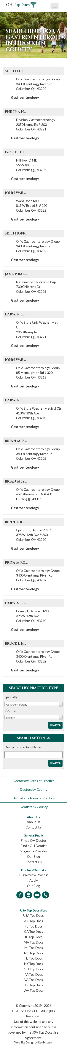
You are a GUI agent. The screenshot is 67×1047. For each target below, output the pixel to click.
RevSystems (45, 1042)
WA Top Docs (33, 990)
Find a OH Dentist (33, 846)
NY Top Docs (33, 964)
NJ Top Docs (33, 958)
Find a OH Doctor (33, 840)
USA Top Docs (33, 915)
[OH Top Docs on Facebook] (19, 895)
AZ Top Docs (33, 921)
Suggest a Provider (33, 851)
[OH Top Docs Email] (37, 895)
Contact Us (33, 827)
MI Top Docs (33, 948)
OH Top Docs (33, 969)
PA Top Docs (33, 974)
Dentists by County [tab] (34, 807)
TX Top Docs (33, 985)
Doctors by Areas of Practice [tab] (34, 781)
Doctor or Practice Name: (23, 747)
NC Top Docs (33, 953)
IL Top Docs (33, 937)
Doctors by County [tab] (33, 789)
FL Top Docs (33, 926)
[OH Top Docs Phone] (45, 895)
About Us (33, 822)
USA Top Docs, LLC (26, 1011)
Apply (33, 880)
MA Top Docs (33, 942)
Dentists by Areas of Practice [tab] (33, 798)
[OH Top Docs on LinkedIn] (28, 895)
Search (55, 725)
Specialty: (11, 697)
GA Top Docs (33, 931)
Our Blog (33, 856)
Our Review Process (33, 875)
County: (10, 710)
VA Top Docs (33, 980)
